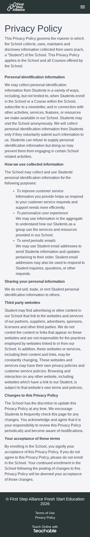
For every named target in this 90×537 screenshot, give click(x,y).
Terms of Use (45, 513)
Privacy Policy (45, 517)
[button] (82, 7)
